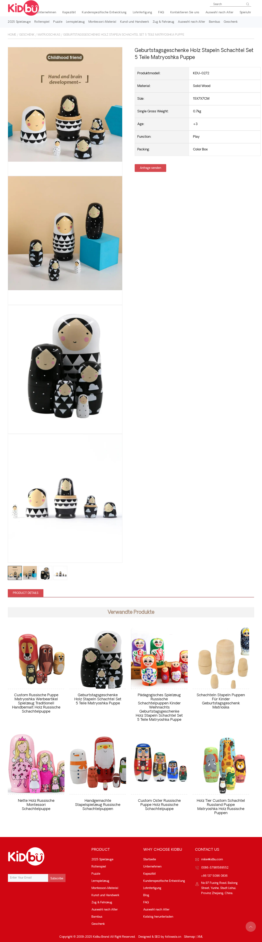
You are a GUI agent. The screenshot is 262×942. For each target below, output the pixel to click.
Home (12, 35)
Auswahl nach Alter (220, 12)
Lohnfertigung (142, 12)
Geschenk (230, 22)
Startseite (149, 859)
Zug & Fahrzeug (163, 22)
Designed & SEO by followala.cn (159, 937)
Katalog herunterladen (158, 917)
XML (200, 937)
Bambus (214, 22)
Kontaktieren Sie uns (184, 12)
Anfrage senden (150, 168)
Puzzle (57, 22)
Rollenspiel (42, 22)
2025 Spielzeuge (19, 22)
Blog (146, 895)
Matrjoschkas (49, 35)
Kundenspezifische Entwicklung (104, 12)
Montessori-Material (102, 22)
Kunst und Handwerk (134, 22)
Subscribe (56, 878)
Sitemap (189, 937)
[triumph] (65, 104)
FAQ (161, 12)
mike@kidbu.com (212, 859)
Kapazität (69, 12)
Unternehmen (46, 12)
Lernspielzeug (75, 22)
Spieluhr (245, 12)
